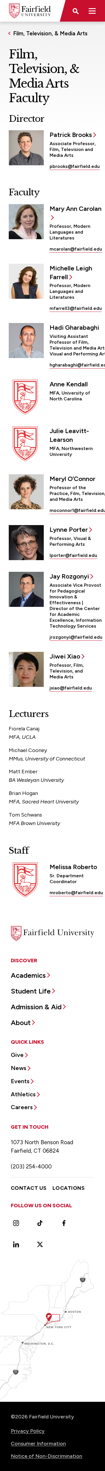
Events (20, 1081)
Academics (28, 975)
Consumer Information (38, 1443)
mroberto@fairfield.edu (76, 892)
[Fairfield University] (30, 10)
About (21, 1022)
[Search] (75, 11)
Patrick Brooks (71, 135)
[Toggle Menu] (92, 11)
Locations (68, 1188)
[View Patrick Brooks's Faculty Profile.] (26, 147)
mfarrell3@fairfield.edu (76, 308)
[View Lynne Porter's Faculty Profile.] (26, 542)
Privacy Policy (28, 1431)
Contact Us (29, 1188)
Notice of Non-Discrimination (46, 1456)
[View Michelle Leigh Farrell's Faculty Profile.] (26, 281)
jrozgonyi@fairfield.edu (76, 637)
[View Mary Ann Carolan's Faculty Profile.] (26, 221)
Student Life (31, 991)
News (18, 1067)
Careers (22, 1107)
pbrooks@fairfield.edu (75, 166)
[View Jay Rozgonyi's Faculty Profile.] (26, 589)
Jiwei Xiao (65, 656)
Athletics (23, 1094)
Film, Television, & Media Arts (50, 33)
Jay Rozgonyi (69, 576)
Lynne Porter (69, 530)
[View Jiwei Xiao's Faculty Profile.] (26, 669)
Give (17, 1054)
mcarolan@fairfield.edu (76, 249)
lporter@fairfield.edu (73, 555)
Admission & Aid (36, 1007)
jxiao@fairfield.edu (71, 688)
